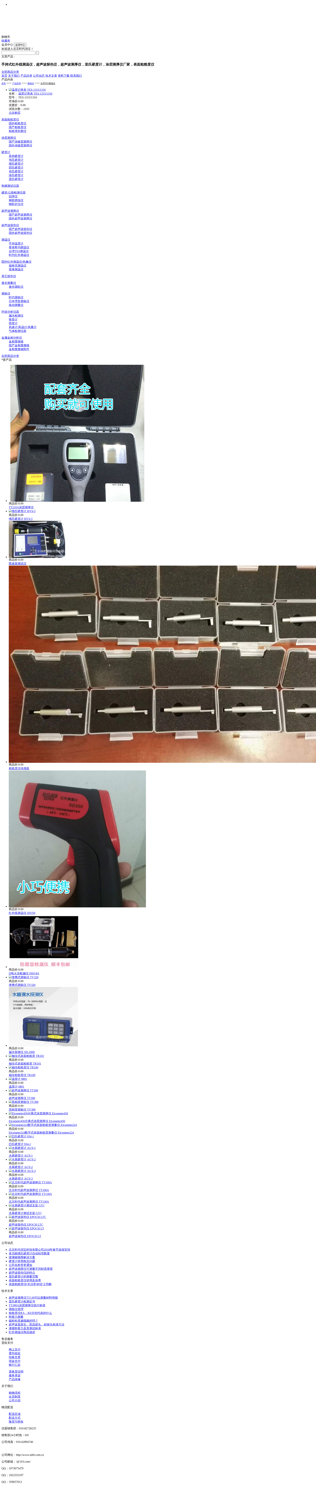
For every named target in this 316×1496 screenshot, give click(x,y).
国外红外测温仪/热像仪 (16, 261)
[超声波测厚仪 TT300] (23, 1090)
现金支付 (14, 1361)
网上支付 (14, 1349)
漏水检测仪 (16, 315)
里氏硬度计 (16, 179)
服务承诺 (14, 1375)
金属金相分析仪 (11, 337)
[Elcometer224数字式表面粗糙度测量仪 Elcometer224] (43, 1124)
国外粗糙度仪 (17, 123)
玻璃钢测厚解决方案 (22, 1257)
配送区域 (14, 1413)
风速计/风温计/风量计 (23, 327)
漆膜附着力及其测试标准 (25, 1328)
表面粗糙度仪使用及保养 (25, 1280)
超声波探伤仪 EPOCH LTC (26, 1224)
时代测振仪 (16, 297)
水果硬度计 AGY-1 (21, 1155)
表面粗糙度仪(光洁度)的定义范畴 (30, 1284)
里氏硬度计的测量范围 (23, 1276)
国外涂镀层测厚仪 (20, 145)
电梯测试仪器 (10, 185)
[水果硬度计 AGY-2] (22, 1159)
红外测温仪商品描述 (22, 1332)
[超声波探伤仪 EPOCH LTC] (27, 1216)
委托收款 (14, 1353)
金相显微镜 (16, 341)
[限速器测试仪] (37, 556)
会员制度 (14, 1396)
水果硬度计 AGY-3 (21, 1178)
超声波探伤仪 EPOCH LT (25, 1236)
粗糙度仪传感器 (19, 768)
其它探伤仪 (8, 276)
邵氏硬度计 (16, 167)
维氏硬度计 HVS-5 (21, 518)
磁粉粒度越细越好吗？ (23, 1320)
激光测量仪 (8, 282)
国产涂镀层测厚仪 (20, 141)
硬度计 (5, 152)
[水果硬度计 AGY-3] (22, 1170)
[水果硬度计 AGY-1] (22, 1147)
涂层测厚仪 (8, 137)
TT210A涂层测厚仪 (21, 507)
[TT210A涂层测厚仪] (77, 500)
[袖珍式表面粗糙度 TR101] (26, 1055)
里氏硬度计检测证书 (22, 1301)
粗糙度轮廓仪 (17, 131)
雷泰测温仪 (16, 269)
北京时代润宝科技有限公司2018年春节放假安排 (39, 1249)
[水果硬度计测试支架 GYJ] (26, 1205)
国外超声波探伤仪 (20, 232)
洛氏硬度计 (16, 175)
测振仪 (5, 293)
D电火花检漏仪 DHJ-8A (24, 973)
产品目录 (26, 75)
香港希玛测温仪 (19, 247)
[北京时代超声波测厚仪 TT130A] (30, 1193)
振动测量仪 (16, 305)
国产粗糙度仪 (17, 127)
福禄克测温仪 (17, 265)
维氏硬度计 (16, 163)
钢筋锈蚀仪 (16, 200)
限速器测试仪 (17, 563)
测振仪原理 (16, 1309)
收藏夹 (5, 40)
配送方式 (14, 1417)
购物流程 (14, 1392)
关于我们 (14, 75)
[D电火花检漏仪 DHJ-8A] (44, 966)
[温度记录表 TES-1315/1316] (27, 89)
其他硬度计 (16, 156)
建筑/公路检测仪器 (13, 192)
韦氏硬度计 (16, 159)
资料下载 (63, 75)
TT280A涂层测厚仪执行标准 (27, 1305)
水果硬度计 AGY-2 (21, 1167)
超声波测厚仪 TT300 (22, 1098)
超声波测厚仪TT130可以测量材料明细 (33, 1297)
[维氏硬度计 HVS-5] (22, 511)
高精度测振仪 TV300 (22, 1109)
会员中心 (7, 44)
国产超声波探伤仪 (20, 229)
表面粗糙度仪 (10, 119)
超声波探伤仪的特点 (22, 1272)
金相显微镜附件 (19, 349)
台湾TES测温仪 (47, 83)
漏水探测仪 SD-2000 (22, 1052)
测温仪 (30, 83)
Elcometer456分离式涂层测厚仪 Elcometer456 (37, 1121)
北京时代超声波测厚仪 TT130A (29, 1201)
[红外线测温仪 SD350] (77, 906)
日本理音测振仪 (19, 301)
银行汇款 (14, 1364)
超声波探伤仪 (10, 225)
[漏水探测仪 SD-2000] (43, 1045)
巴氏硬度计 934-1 (20, 1144)
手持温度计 (16, 243)
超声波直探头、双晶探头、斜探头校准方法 (36, 1324)
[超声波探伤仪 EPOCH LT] (26, 1228)
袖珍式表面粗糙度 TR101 (25, 1063)
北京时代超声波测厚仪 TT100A (29, 1190)
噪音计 (13, 319)
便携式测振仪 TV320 (22, 984)
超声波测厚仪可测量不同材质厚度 (31, 1268)
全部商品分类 (10, 71)
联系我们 (76, 75)
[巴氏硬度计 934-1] (21, 1136)
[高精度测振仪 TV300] (23, 1101)
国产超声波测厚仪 (20, 214)
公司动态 (39, 75)
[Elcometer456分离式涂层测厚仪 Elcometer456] (38, 1113)
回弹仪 (13, 196)
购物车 (5, 36)
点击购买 (14, 112)
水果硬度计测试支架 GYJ (25, 1213)
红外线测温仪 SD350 (22, 913)
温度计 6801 (16, 1086)
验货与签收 (16, 1421)
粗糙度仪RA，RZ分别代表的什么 (30, 1313)
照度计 (13, 323)
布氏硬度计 (16, 171)
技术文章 (51, 75)
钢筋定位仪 (16, 204)
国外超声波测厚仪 (20, 218)
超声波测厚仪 (10, 210)
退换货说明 (16, 1371)
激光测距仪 (16, 286)
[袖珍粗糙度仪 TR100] (23, 1067)
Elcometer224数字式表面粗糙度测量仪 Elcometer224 (41, 1132)
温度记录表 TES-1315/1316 (35, 93)
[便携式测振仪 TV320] (23, 977)
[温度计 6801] (18, 1078)
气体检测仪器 (17, 330)
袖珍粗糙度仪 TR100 (22, 1075)
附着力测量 (16, 1316)
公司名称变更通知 (20, 1265)
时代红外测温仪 (19, 255)
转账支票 (14, 1357)
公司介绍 (14, 1400)
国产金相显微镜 (19, 345)
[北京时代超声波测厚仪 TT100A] (30, 1182)
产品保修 (14, 1379)
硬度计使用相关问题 (22, 1261)
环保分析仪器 (10, 311)
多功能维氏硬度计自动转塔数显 (29, 1253)
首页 (4, 75)
